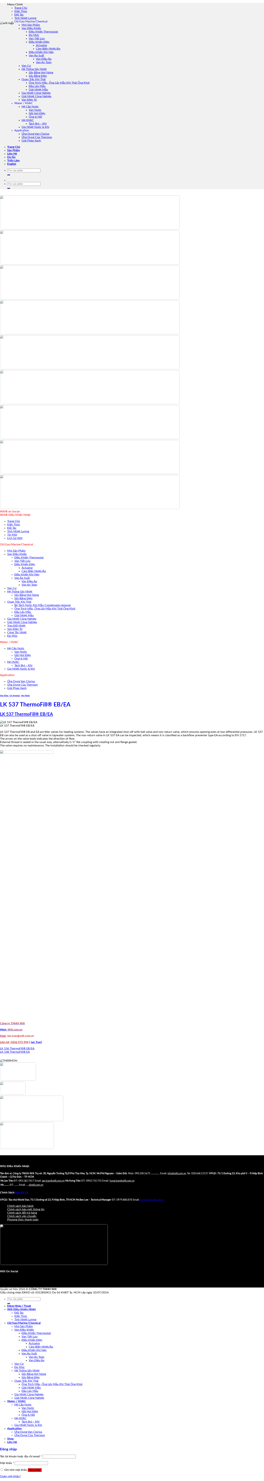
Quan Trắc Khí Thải (34, 79)
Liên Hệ (12, 153)
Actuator (41, 45)
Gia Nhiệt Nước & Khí (35, 127)
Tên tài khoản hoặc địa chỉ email (21, 1456)
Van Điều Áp (44, 59)
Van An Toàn (44, 62)
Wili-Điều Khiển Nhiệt (21, 1309)
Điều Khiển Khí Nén (41, 52)
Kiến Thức (20, 11)
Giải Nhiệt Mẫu (38, 89)
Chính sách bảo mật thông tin (25, 1209)
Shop (10, 1438)
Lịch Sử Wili (14, 538)
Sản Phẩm (13, 150)
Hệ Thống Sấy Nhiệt (34, 69)
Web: (4, 1029)
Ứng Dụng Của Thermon (37, 137)
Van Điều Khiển (31, 28)
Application (14, 1428)
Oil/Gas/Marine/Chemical (24, 1323)
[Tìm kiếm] (8, 174)
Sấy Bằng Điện (38, 76)
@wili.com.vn (36, 1185)
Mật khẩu (7, 1463)
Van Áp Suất (36, 55)
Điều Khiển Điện (39, 41)
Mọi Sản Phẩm (31, 24)
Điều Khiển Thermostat (43, 31)
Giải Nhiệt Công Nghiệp (36, 96)
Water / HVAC (16, 1401)
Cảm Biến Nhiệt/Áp (48, 48)
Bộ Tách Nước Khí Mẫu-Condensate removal (42, 605)
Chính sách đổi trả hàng (22, 1212)
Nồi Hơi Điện (37, 113)
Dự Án (11, 157)
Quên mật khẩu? (10, 1476)
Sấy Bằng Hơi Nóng (41, 72)
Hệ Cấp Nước (30, 106)
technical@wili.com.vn (152, 1200)
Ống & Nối (35, 116)
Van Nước (35, 110)
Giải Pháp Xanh (31, 140)
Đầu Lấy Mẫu (37, 86)
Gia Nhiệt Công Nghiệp (36, 93)
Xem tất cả (21, 1192)
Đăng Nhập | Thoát (19, 1306)
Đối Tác (19, 14)
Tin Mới (12, 534)
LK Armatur (15, 696)
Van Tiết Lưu (37, 38)
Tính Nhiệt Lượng (25, 18)
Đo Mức (34, 35)
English (11, 164)
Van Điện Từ (29, 99)
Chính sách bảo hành (20, 1206)
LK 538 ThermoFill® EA (15, 1051)
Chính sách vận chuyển (21, 1216)
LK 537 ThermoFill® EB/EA (26, 714)
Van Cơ (26, 65)
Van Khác (4, 696)
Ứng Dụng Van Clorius (35, 133)
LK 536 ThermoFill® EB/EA (17, 1048)
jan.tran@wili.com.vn (53, 1181)
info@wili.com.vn (177, 1173)
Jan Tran (36, 1042)
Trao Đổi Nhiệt (16, 625)
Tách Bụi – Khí (38, 123)
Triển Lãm (13, 160)
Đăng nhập (34, 1470)
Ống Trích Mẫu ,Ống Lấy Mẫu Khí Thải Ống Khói (59, 82)
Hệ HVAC (28, 120)
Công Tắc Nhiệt (17, 632)
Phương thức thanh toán (22, 1219)
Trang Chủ (20, 7)
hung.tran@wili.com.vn (122, 1181)
